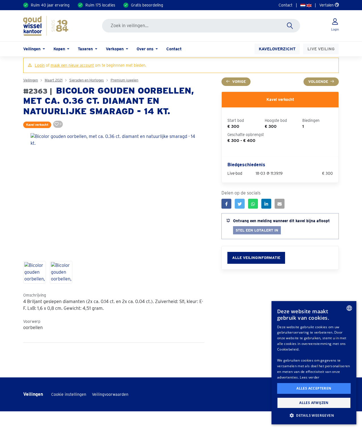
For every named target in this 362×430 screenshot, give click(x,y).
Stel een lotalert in (257, 230)
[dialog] (314, 362)
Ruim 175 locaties (100, 5)
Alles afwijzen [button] (314, 402)
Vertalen (327, 5)
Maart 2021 (54, 80)
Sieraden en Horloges (86, 80)
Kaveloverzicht (277, 48)
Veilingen (30, 80)
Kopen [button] (59, 48)
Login (40, 65)
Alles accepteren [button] (313, 388)
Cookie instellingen (68, 394)
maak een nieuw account (72, 65)
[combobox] (349, 308)
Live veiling (321, 48)
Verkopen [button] (115, 48)
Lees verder (309, 377)
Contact (285, 5)
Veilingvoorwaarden (110, 394)
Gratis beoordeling (147, 5)
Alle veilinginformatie (256, 258)
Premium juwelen (124, 80)
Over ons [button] (146, 48)
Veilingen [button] (32, 48)
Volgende (318, 81)
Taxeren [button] (86, 48)
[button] (314, 415)
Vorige (239, 81)
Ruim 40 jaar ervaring (50, 5)
